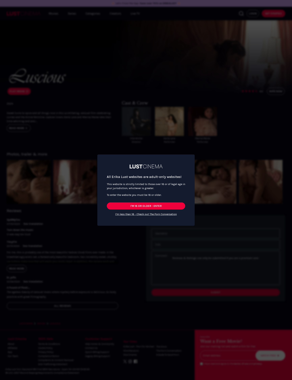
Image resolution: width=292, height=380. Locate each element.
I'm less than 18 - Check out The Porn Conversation (146, 214)
